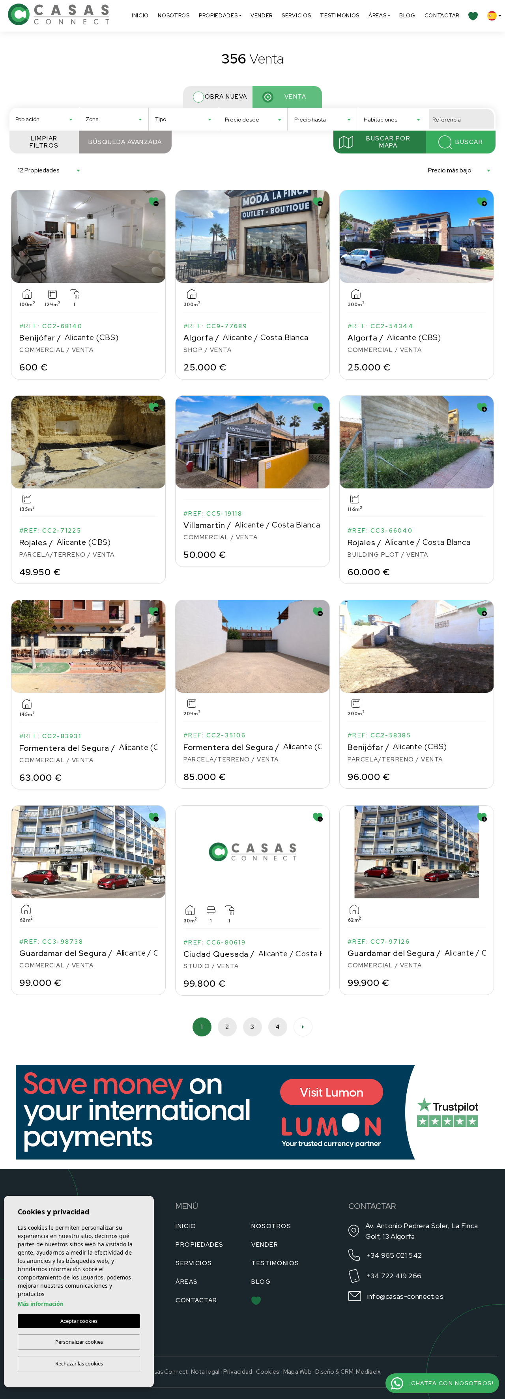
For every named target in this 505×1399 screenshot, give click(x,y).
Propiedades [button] (218, 15)
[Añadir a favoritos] (154, 202)
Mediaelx (368, 1372)
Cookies (268, 1372)
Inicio (140, 15)
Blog (407, 15)
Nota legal (205, 1372)
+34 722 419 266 (394, 1275)
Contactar (442, 15)
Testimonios (339, 15)
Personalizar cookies (79, 1341)
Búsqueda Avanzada (125, 142)
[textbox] (47, 119)
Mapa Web (297, 1372)
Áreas (377, 15)
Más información (41, 1303)
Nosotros (174, 15)
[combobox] (44, 119)
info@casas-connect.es (405, 1296)
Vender (262, 15)
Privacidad (237, 1372)
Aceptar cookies (78, 1320)
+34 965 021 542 (394, 1255)
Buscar (469, 142)
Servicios (296, 15)
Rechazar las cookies (79, 1363)
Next (158, 236)
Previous (19, 236)
